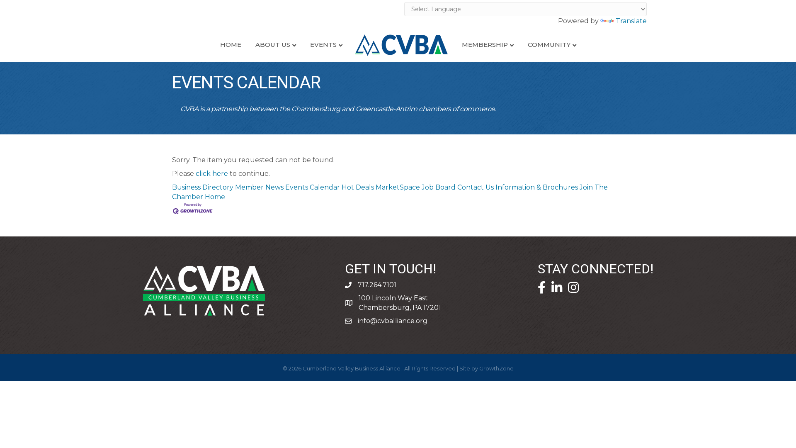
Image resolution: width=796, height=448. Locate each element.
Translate (631, 21)
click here (212, 174)
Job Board (439, 187)
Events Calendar (312, 187)
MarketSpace (398, 187)
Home (230, 45)
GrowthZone (496, 368)
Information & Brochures (536, 187)
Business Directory (202, 187)
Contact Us (475, 187)
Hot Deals (358, 187)
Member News (259, 187)
